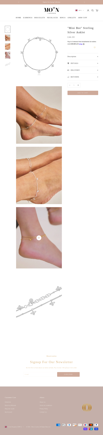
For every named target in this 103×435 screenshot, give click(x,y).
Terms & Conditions (46, 405)
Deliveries (8, 402)
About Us (42, 402)
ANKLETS (71, 17)
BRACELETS (39, 17)
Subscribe (68, 374)
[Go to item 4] (7, 55)
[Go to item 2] (7, 37)
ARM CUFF (82, 17)
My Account (8, 412)
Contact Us (43, 412)
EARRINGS (27, 17)
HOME (18, 17)
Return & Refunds (10, 405)
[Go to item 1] (7, 29)
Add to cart (83, 93)
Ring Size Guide (9, 409)
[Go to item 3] (7, 46)
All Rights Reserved (45, 426)
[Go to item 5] (7, 65)
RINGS (62, 17)
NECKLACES (52, 17)
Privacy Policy (44, 409)
